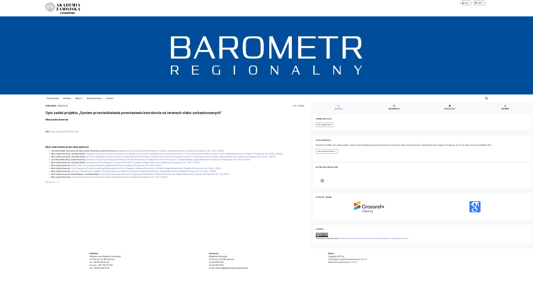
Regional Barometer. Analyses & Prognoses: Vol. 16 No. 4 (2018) (222, 159)
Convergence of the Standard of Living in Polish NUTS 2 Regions (114, 162)
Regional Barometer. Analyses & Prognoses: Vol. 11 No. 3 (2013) (139, 177)
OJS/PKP (353, 262)
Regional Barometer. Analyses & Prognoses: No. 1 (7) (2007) (202, 174)
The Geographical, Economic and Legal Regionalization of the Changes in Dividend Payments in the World (117, 168)
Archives (67, 98)
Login (466, 3)
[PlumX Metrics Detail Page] (322, 180)
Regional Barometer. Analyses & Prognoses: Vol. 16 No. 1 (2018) (247, 157)
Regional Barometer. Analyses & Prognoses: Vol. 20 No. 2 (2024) (254, 154)
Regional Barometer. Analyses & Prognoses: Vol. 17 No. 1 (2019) (172, 162)
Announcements (94, 98)
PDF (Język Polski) (324, 125)
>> (59, 182)
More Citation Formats (326, 151)
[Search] (487, 98)
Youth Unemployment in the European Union (91, 177)
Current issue (53, 98)
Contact (110, 98)
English (479, 3)
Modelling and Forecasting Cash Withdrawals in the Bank (142, 151)
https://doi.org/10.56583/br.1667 (64, 132)
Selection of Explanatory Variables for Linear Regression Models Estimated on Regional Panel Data (115, 171)
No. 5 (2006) (298, 106)
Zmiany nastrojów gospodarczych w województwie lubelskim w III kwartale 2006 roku (137, 174)
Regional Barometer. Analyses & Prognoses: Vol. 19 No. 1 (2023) (188, 171)
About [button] (78, 98)
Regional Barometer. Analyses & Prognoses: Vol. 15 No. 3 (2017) (134, 165)
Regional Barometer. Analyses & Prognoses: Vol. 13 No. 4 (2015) (196, 151)
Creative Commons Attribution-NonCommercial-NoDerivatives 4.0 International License (374, 238)
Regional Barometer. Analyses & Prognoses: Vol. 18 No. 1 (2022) (193, 168)
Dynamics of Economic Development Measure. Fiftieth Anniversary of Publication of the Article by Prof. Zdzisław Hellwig (139, 159)
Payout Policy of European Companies (88, 165)
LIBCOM (363, 259)
